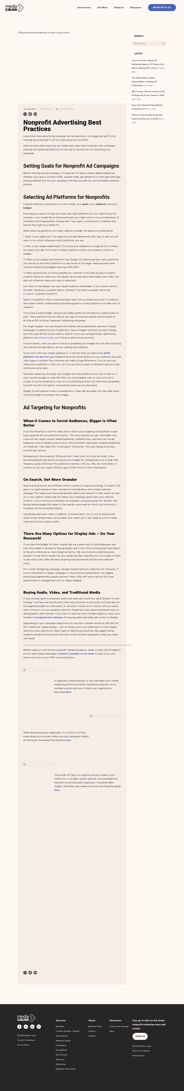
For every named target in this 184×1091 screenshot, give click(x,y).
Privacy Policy (23, 1045)
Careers (91, 1031)
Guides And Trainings (119, 1026)
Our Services (84, 7)
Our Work (102, 7)
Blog (112, 1031)
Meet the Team (95, 1026)
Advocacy (60, 1059)
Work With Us (162, 7)
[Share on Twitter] (30, 113)
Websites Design (63, 1040)
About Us (119, 7)
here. (69, 692)
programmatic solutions (49, 617)
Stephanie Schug (66, 109)
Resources (135, 7)
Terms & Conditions (26, 1040)
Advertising (61, 1064)
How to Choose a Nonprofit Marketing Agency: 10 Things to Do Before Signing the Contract (148, 64)
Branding (60, 1026)
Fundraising (61, 1045)
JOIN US (140, 1036)
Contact (92, 1036)
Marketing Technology (65, 1069)
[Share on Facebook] (25, 113)
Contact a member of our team (76, 653)
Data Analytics (62, 1036)
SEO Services (61, 1055)
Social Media (61, 1050)
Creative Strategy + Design (67, 1031)
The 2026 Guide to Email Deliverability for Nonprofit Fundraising (144, 82)
